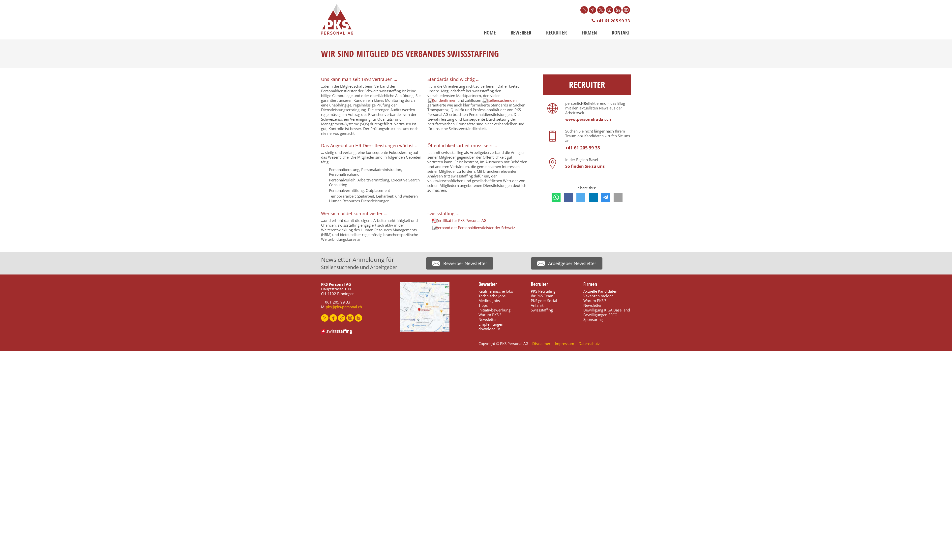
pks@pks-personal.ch (344, 306)
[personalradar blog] (324, 318)
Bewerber (521, 32)
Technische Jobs (492, 295)
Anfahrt (537, 305)
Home (490, 32)
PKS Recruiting (543, 291)
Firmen (589, 32)
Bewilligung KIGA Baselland (606, 310)
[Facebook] (592, 10)
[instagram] (350, 318)
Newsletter (487, 319)
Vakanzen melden (598, 295)
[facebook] (333, 318)
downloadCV (489, 328)
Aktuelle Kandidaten (600, 291)
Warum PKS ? (489, 314)
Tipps (483, 305)
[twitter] (341, 318)
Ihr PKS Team (542, 295)
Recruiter (556, 32)
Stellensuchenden (502, 100)
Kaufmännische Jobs (495, 291)
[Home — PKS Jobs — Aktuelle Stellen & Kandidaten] (337, 19)
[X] (601, 10)
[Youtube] (626, 10)
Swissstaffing (542, 310)
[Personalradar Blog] (584, 10)
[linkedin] (358, 318)
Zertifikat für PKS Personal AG (461, 220)
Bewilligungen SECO (600, 314)
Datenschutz (589, 343)
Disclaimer (541, 343)
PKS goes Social (544, 300)
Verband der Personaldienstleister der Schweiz (475, 227)
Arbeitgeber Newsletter (572, 263)
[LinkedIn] (618, 10)
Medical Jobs (489, 300)
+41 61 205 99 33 (613, 21)
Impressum (564, 343)
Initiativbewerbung (494, 310)
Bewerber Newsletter (465, 263)
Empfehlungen (490, 324)
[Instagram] (609, 10)
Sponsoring (593, 319)
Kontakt (621, 32)
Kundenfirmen (444, 100)
